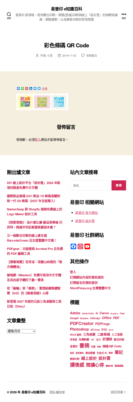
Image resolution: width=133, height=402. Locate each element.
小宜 (49, 55)
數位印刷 (119, 339)
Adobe (75, 312)
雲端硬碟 (119, 365)
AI (96, 313)
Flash (122, 313)
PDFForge (102, 323)
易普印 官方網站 (86, 212)
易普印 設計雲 (85, 221)
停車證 (73, 339)
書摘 (84, 345)
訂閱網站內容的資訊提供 (87, 277)
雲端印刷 (109, 365)
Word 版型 (75, 334)
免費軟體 (84, 339)
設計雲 (104, 358)
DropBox (114, 313)
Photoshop (79, 329)
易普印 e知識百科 (66, 9)
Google (74, 318)
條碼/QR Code (112, 346)
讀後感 (77, 364)
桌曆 (99, 346)
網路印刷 (74, 358)
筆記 (119, 352)
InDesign (95, 318)
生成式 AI (102, 352)
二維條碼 (103, 334)
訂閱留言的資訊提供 (84, 282)
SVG (104, 329)
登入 (38, 139)
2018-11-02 (69, 55)
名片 (98, 339)
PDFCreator (82, 323)
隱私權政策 (57, 392)
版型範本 (80, 353)
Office (106, 317)
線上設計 (89, 358)
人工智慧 (117, 334)
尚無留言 (91, 55)
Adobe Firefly (88, 313)
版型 (72, 353)
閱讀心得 (95, 365)
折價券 (107, 339)
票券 (111, 352)
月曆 (93, 346)
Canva (104, 313)
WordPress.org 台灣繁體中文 (90, 288)
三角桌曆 (89, 334)
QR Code (95, 329)
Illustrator (84, 318)
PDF (116, 317)
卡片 (92, 339)
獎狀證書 (90, 352)
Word (111, 329)
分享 (44, 88)
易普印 (74, 346)
